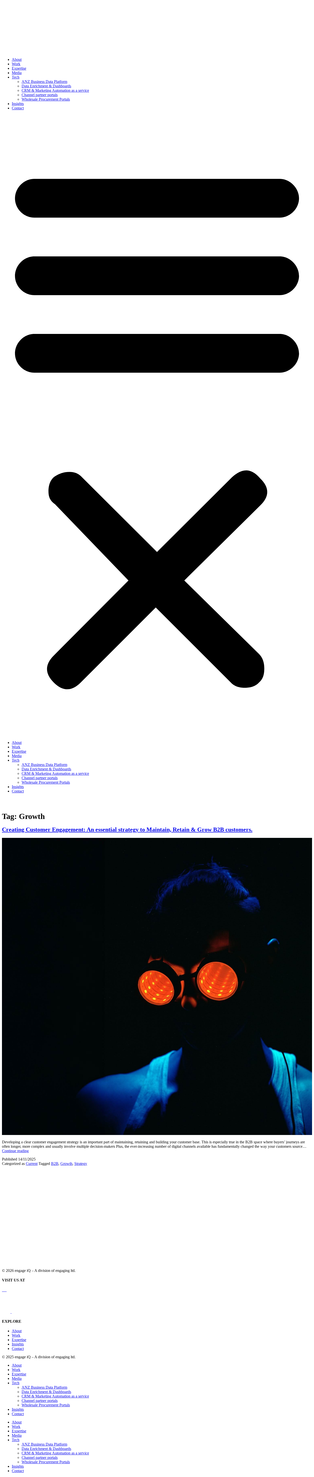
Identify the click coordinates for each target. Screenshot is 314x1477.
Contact (18, 108)
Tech (15, 77)
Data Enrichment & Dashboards (46, 86)
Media (17, 73)
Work (16, 64)
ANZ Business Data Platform (44, 81)
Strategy (80, 1163)
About (17, 59)
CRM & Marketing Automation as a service (55, 90)
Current (32, 1163)
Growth (66, 1163)
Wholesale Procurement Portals (46, 99)
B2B (54, 1163)
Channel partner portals (40, 95)
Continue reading (15, 1151)
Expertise (19, 68)
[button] (157, 425)
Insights (18, 104)
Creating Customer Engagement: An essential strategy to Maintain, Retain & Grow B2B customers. (127, 829)
